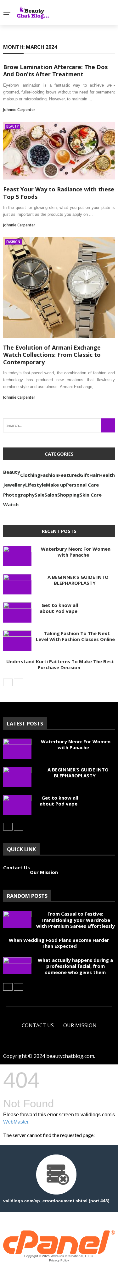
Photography (19, 495)
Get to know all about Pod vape (58, 608)
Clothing (30, 475)
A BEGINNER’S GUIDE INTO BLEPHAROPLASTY (75, 580)
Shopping (68, 495)
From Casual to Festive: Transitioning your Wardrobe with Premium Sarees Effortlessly (75, 920)
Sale (39, 495)
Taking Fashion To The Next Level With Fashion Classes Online (75, 636)
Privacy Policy (59, 1260)
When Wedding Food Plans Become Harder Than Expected (59, 943)
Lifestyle (35, 485)
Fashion (13, 242)
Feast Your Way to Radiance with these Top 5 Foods (58, 192)
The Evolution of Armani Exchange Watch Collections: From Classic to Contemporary (52, 355)
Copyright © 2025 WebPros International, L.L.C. (59, 1256)
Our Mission (44, 872)
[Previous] (8, 682)
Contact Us (16, 867)
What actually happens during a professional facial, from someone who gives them (75, 966)
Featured (69, 475)
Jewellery (14, 485)
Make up (56, 485)
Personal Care (82, 485)
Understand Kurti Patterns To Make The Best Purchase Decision (59, 664)
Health (107, 475)
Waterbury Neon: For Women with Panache (73, 552)
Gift (84, 475)
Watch (11, 504)
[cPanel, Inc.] (59, 1241)
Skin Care (91, 495)
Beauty (12, 126)
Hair (94, 475)
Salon (50, 495)
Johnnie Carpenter (19, 109)
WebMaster (15, 1121)
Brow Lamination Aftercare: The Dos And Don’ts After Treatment (55, 70)
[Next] (18, 682)
